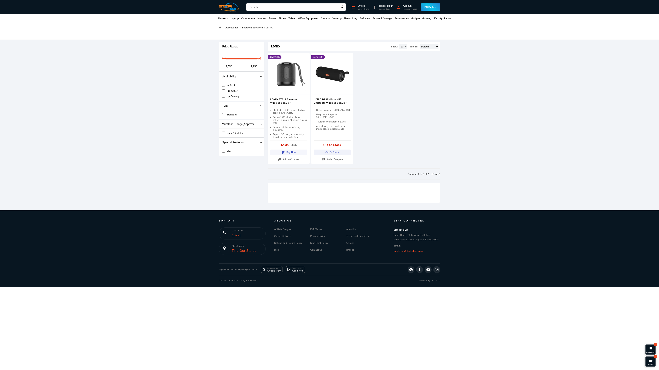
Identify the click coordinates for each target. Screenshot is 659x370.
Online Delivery (282, 236)
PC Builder (430, 7)
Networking (350, 18)
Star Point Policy (319, 243)
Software (365, 18)
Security (337, 18)
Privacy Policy (317, 236)
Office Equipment (308, 18)
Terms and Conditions (358, 236)
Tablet (292, 18)
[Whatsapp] (411, 269)
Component (248, 18)
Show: (394, 46)
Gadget (415, 18)
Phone (282, 18)
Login (415, 9)
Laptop (234, 18)
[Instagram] (436, 269)
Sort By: (413, 46)
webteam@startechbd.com (408, 251)
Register (406, 9)
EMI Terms (316, 229)
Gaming (426, 18)
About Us (351, 229)
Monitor (262, 18)
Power (272, 18)
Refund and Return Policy (288, 243)
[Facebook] (419, 269)
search (342, 7)
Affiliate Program (283, 229)
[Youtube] (428, 269)
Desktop (223, 18)
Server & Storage (382, 18)
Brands (350, 249)
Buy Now (288, 152)
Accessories (402, 18)
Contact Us (316, 249)
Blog (276, 249)
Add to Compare (288, 159)
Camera (325, 18)
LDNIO (275, 46)
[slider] (224, 58)
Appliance (445, 18)
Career (350, 243)
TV (435, 18)
